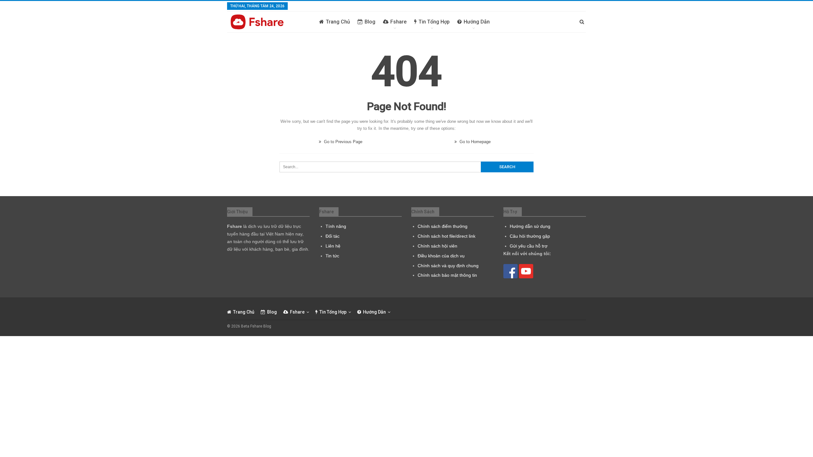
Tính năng (336, 226)
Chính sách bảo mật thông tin (447, 275)
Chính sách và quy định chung (448, 265)
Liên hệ (333, 245)
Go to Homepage (474, 141)
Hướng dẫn (477, 22)
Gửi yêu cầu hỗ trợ (529, 245)
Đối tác (332, 236)
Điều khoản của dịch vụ (441, 255)
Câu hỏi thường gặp (530, 236)
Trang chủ (338, 22)
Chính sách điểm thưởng (442, 226)
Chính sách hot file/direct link (446, 236)
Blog (370, 22)
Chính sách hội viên (437, 245)
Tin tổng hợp (434, 22)
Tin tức (332, 255)
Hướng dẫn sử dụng (530, 226)
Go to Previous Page (342, 141)
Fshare (398, 22)
